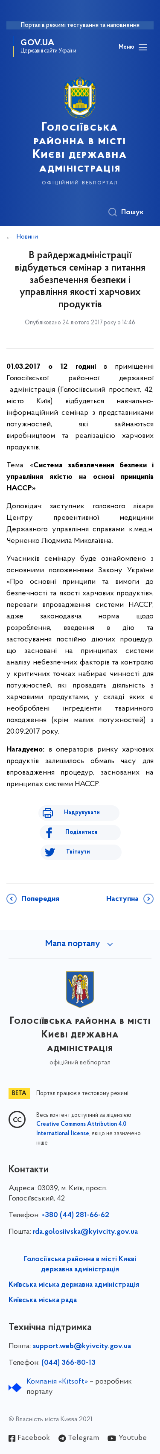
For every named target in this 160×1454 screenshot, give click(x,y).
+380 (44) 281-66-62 (75, 1215)
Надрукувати (82, 813)
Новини (27, 236)
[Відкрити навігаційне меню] (143, 47)
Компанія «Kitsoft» (57, 1382)
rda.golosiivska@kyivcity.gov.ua (85, 1232)
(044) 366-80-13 (68, 1363)
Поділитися (81, 832)
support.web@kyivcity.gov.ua (82, 1346)
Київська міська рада (43, 1300)
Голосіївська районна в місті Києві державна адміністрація (80, 1264)
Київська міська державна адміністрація (74, 1285)
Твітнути (78, 852)
